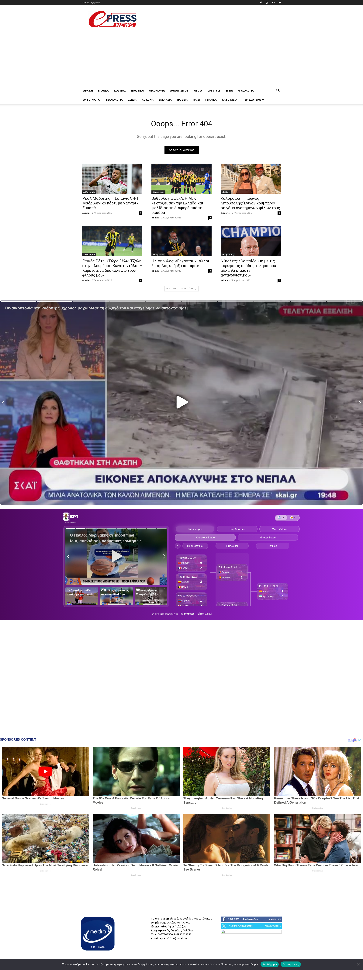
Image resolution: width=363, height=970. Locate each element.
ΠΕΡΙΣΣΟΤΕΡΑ (252, 99)
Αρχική (88, 90)
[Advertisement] (213, 19)
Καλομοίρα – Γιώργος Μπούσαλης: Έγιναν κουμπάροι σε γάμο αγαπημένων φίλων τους (250, 203)
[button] (277, 91)
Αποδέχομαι (269, 964)
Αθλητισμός (179, 90)
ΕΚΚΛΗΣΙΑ (165, 99)
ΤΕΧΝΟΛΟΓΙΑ (114, 99)
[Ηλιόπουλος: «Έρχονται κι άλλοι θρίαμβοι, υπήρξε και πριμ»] (181, 241)
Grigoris (225, 212)
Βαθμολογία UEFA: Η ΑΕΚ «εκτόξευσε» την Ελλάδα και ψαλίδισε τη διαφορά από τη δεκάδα (177, 205)
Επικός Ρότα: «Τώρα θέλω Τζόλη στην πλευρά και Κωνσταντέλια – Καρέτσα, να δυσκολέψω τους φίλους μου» (112, 268)
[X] (267, 2)
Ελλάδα (103, 90)
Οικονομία (157, 90)
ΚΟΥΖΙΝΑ (148, 99)
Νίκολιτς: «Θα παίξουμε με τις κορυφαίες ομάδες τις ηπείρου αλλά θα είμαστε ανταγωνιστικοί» (248, 268)
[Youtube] (273, 2)
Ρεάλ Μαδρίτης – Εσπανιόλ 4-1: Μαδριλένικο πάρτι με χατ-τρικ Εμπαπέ (110, 203)
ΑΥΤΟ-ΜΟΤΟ (91, 99)
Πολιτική (137, 90)
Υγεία (229, 90)
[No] (358, 964)
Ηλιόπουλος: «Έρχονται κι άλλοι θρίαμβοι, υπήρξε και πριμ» (180, 263)
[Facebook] (261, 2)
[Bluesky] (279, 2)
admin (86, 212)
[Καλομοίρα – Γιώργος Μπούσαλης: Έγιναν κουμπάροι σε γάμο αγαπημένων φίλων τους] (251, 179)
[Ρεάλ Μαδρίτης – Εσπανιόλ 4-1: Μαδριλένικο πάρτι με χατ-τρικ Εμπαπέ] (112, 179)
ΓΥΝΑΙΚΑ (211, 99)
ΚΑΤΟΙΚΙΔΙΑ (229, 99)
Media (198, 90)
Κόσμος (120, 90)
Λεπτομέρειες (290, 964)
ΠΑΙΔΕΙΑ (182, 99)
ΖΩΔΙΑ (132, 99)
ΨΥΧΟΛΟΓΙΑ (246, 90)
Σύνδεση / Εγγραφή (90, 2)
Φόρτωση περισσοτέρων (180, 288)
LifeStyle (213, 90)
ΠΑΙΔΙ (196, 99)
